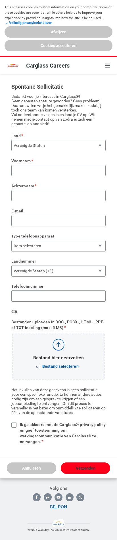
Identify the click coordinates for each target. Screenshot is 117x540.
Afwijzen (58, 32)
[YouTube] (58, 497)
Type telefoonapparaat (32, 236)
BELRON (58, 506)
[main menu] (107, 65)
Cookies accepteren (58, 45)
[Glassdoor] (48, 497)
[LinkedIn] (70, 497)
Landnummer (23, 261)
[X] (80, 497)
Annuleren (31, 468)
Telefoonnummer (27, 286)
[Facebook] (37, 497)
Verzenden (85, 468)
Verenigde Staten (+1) (33, 271)
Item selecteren (27, 245)
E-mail (17, 211)
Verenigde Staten (29, 145)
